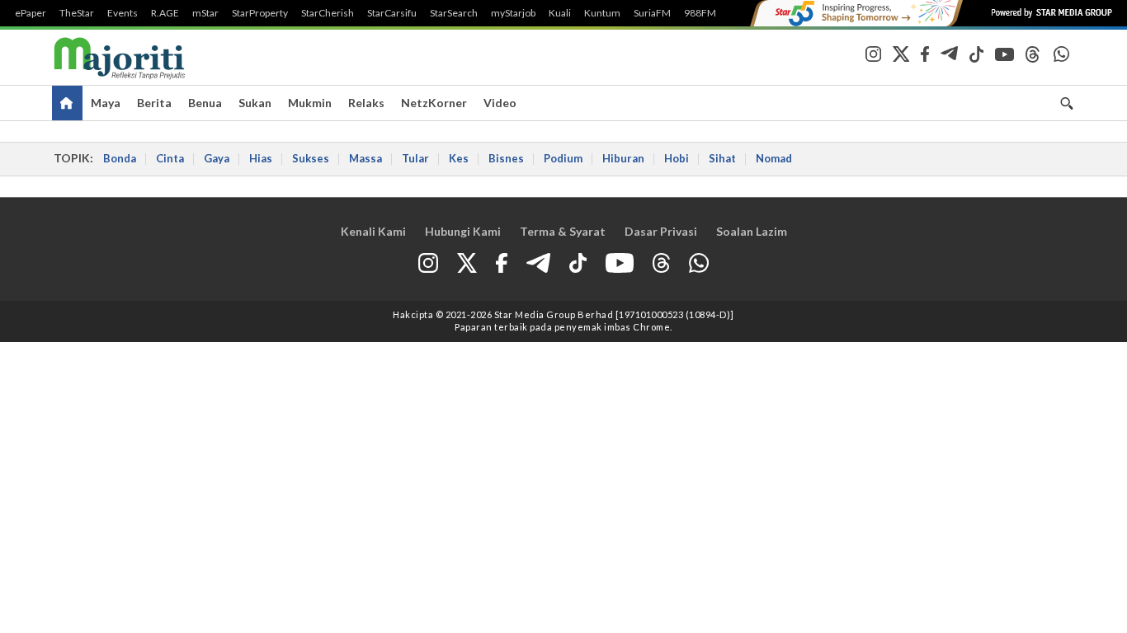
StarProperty (260, 13)
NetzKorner (434, 103)
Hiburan (623, 158)
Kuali (560, 13)
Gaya (216, 158)
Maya (105, 103)
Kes (459, 158)
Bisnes (506, 158)
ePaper (30, 13)
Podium (563, 158)
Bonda (119, 158)
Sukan (254, 103)
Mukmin (310, 103)
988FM (700, 13)
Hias (260, 158)
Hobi (676, 158)
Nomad (774, 158)
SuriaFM (652, 13)
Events (122, 13)
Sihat (722, 158)
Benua (205, 103)
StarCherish (327, 13)
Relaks (366, 103)
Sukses (310, 158)
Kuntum (602, 13)
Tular (415, 158)
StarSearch (454, 13)
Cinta (170, 158)
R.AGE (165, 13)
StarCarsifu (392, 13)
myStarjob (513, 13)
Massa (365, 158)
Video (499, 103)
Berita (154, 103)
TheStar (76, 13)
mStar (205, 13)
